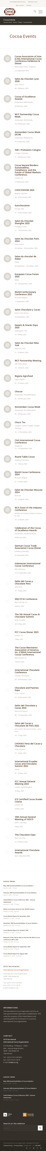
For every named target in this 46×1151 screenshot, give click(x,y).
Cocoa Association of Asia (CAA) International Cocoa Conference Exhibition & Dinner (28, 60)
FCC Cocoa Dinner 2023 (26, 632)
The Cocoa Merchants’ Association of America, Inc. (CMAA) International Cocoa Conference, (28, 651)
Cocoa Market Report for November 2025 (16, 916)
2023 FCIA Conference (26, 599)
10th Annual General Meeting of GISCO (25, 818)
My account (19, 5)
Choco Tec (20, 422)
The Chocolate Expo (25, 834)
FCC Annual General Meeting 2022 (25, 782)
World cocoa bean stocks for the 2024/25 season (18, 909)
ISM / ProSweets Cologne (28, 149)
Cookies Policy (8, 1145)
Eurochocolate (22, 205)
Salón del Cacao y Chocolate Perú (24, 582)
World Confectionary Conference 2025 (25, 293)
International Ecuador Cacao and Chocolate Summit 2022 (26, 764)
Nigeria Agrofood (24, 376)
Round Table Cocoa (25, 456)
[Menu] (39, 11)
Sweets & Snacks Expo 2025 (26, 326)
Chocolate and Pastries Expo (27, 689)
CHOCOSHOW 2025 (24, 190)
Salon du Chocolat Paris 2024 (27, 239)
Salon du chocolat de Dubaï (25, 257)
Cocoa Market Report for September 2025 (16, 947)
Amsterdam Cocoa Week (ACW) (27, 133)
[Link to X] (30, 1148)
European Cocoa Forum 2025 (27, 275)
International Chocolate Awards (27, 851)
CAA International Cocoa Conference (27, 441)
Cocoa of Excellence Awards (25, 97)
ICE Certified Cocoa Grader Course (28, 800)
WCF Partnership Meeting (28, 360)
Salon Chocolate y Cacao (27, 309)
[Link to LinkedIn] (26, 1148)
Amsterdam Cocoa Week (27, 406)
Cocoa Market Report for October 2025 (15, 930)
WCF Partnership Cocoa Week (27, 115)
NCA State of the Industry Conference (28, 508)
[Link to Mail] (41, 1148)
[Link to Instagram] (37, 1148)
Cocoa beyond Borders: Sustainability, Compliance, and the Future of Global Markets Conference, (28, 170)
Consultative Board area (17, 2)
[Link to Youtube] (34, 1148)
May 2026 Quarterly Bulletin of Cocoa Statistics (18, 886)
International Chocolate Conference (27, 671)
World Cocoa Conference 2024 (27, 473)
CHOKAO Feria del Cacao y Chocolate (28, 744)
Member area (32, 2)
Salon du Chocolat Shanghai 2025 (24, 222)
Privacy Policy (18, 1145)
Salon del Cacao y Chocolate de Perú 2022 (27, 724)
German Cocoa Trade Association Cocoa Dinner (28, 547)
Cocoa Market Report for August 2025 (15, 954)
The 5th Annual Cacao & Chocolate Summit (27, 615)
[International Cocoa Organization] (19, 11)
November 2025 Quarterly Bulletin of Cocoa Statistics (20, 923)
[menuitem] (18, 1)
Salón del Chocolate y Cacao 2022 (26, 706)
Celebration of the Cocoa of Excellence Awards (28, 529)
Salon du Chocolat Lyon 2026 (27, 80)
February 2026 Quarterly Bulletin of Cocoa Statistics (20, 893)
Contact (28, 5)
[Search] (33, 11)
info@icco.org (13, 988)
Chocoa (18, 391)
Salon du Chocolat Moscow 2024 (28, 491)
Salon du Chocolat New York (27, 344)
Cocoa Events (9, 20)
